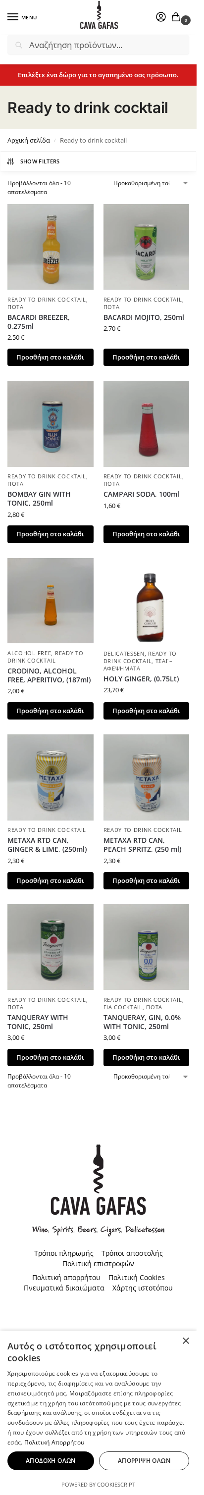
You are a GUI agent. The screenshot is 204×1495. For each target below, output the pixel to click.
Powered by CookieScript (98, 1484)
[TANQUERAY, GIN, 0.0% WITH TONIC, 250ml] (146, 947)
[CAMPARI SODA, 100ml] (146, 424)
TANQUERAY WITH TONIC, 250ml (37, 1022)
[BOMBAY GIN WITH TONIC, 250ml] (50, 424)
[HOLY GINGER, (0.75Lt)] (146, 601)
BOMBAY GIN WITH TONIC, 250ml (39, 499)
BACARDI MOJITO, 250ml (143, 317)
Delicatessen (124, 653)
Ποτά (15, 307)
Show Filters (40, 161)
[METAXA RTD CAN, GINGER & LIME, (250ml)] (50, 777)
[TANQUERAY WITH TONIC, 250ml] (50, 947)
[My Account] (161, 17)
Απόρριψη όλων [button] (144, 1460)
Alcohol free (29, 653)
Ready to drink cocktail (46, 299)
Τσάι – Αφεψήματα (138, 665)
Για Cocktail (123, 1007)
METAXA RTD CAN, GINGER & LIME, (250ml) (47, 845)
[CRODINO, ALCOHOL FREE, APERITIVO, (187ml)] (50, 601)
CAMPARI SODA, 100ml (141, 494)
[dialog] (98, 1413)
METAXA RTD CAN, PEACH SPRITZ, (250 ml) (142, 845)
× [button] (185, 1341)
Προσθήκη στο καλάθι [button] (50, 357)
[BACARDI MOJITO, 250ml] (146, 247)
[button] (177, 17)
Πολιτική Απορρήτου (54, 1442)
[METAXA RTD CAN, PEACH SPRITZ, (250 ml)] (146, 777)
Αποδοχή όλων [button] (51, 1460)
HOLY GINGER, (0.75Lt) (141, 678)
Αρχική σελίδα (28, 140)
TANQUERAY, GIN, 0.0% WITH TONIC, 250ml (142, 1022)
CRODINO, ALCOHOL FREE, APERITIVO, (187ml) (49, 675)
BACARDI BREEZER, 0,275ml (38, 322)
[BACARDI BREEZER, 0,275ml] (50, 247)
